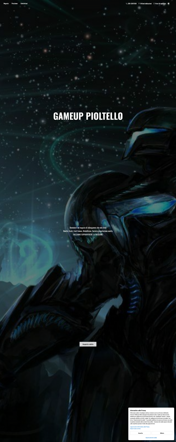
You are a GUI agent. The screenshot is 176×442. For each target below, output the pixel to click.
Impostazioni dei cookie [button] (151, 438)
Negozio (6, 3)
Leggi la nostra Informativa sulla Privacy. (140, 427)
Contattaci (24, 3)
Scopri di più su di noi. (135, 428)
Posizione (15, 3)
